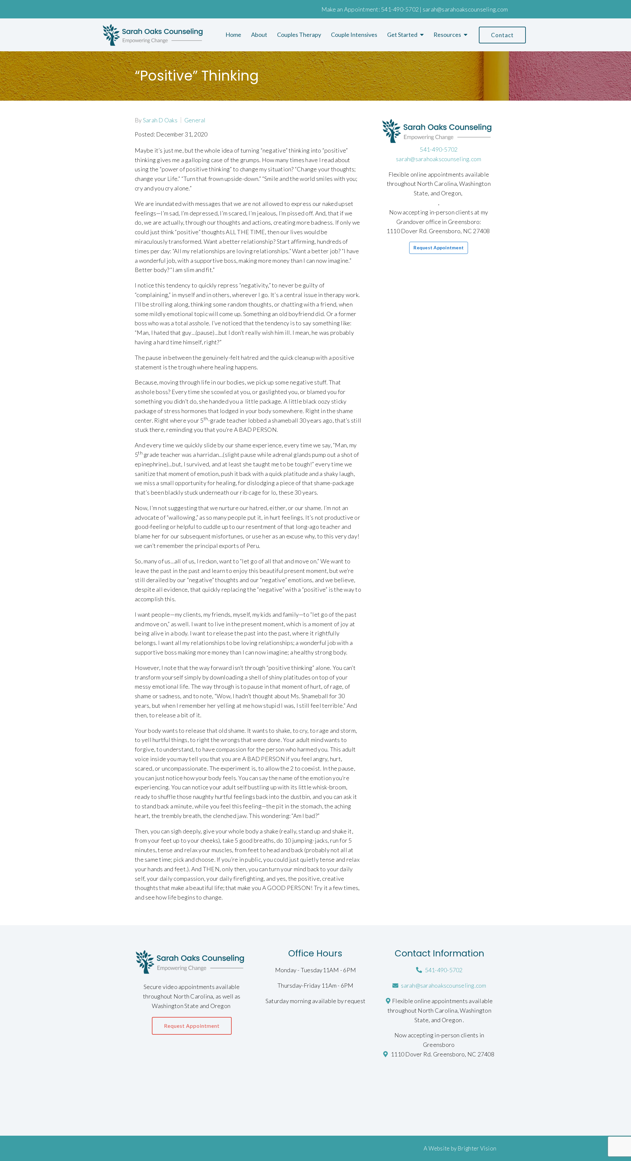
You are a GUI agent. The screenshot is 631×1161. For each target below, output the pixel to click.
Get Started (402, 34)
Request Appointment (438, 247)
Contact (502, 35)
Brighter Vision (476, 1148)
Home (233, 34)
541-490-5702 (400, 9)
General (195, 120)
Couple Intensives (354, 34)
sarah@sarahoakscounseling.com (465, 9)
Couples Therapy (299, 34)
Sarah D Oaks (160, 120)
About (259, 34)
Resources (447, 34)
